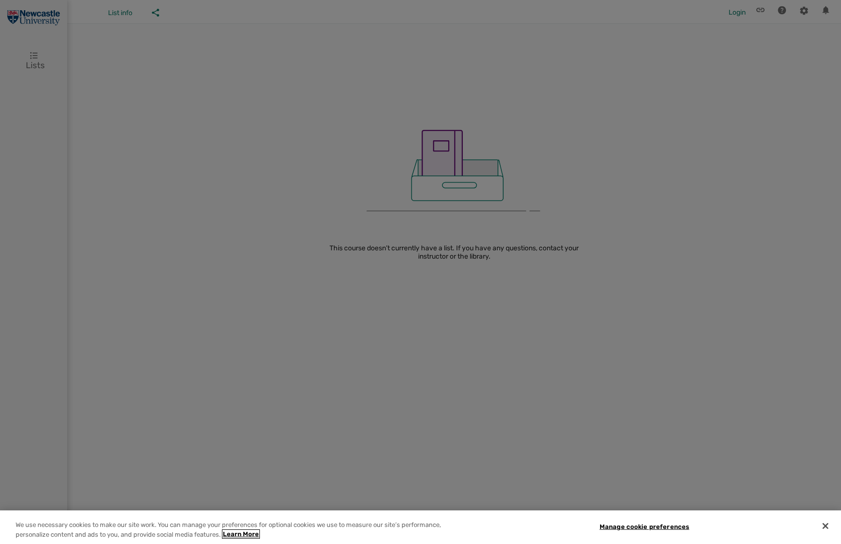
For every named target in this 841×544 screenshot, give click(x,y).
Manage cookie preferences (644, 526)
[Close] (825, 526)
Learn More (241, 534)
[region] (420, 527)
